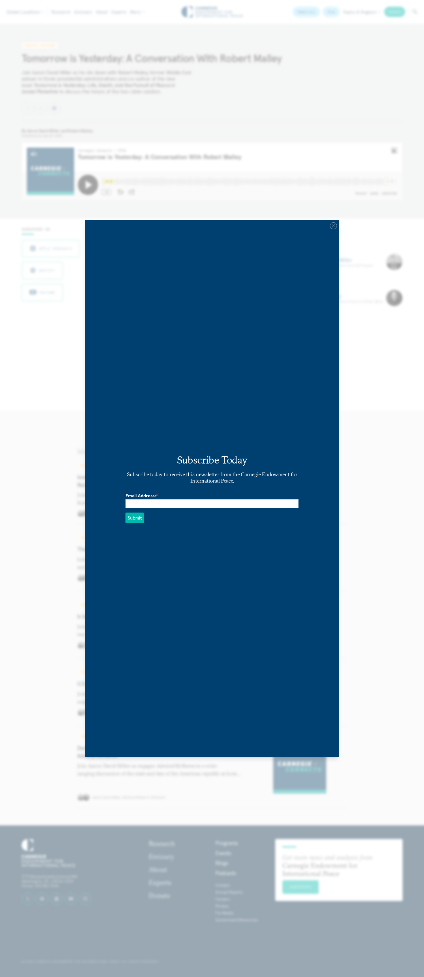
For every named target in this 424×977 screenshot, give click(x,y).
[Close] (333, 225)
